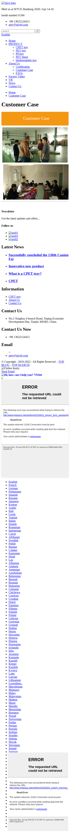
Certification (23, 66)
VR (11, 79)
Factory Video (17, 76)
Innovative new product (26, 266)
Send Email (8, 371)
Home (12, 40)
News (12, 83)
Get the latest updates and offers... (20, 218)
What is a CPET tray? (25, 273)
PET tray (21, 50)
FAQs (19, 73)
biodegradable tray (26, 60)
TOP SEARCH (21, 364)
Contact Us (15, 86)
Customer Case (24, 70)
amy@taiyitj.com (18, 355)
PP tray (20, 53)
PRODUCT (15, 44)
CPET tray (22, 47)
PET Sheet (22, 57)
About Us (14, 63)
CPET (13, 281)
